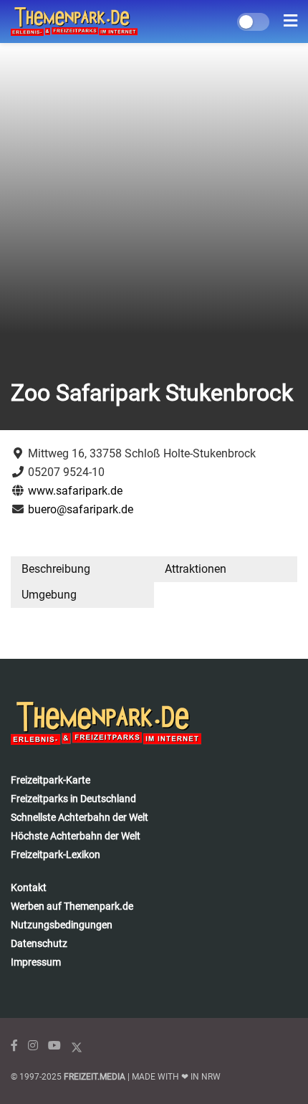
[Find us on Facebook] (14, 1045)
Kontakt (29, 887)
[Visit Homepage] (74, 21)
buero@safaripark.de (80, 509)
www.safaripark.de (75, 491)
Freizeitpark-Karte (50, 780)
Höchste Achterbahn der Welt (75, 836)
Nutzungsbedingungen (61, 925)
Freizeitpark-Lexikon (55, 854)
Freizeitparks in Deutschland (73, 798)
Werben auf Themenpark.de (72, 906)
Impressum (36, 962)
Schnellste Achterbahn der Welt (79, 817)
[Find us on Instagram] (33, 1045)
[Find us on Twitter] (76, 1045)
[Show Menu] (290, 21)
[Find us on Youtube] (54, 1045)
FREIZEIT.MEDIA (94, 1077)
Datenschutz (39, 943)
